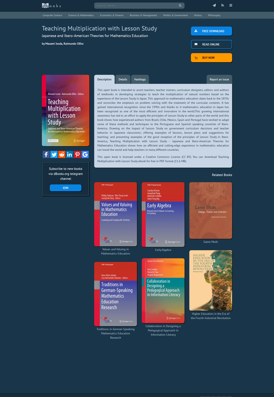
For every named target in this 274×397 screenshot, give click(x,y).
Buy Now (208, 57)
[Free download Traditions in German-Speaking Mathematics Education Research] (115, 294)
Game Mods (211, 242)
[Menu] (230, 5)
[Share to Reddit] (62, 157)
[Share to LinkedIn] (69, 157)
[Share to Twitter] (54, 157)
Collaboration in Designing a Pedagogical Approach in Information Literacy (163, 330)
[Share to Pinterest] (77, 157)
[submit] (180, 6)
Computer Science (52, 15)
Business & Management (143, 15)
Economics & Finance (112, 15)
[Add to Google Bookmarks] (85, 157)
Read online (211, 44)
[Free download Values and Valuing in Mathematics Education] (115, 214)
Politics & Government (175, 15)
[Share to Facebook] (46, 157)
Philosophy (214, 15)
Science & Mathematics (81, 15)
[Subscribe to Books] (214, 5)
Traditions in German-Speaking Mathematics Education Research (116, 333)
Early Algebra (163, 250)
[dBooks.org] (51, 7)
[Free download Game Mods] (210, 210)
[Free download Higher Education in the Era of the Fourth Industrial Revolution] (210, 280)
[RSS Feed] (222, 5)
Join (65, 188)
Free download (212, 31)
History (198, 15)
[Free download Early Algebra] (163, 214)
